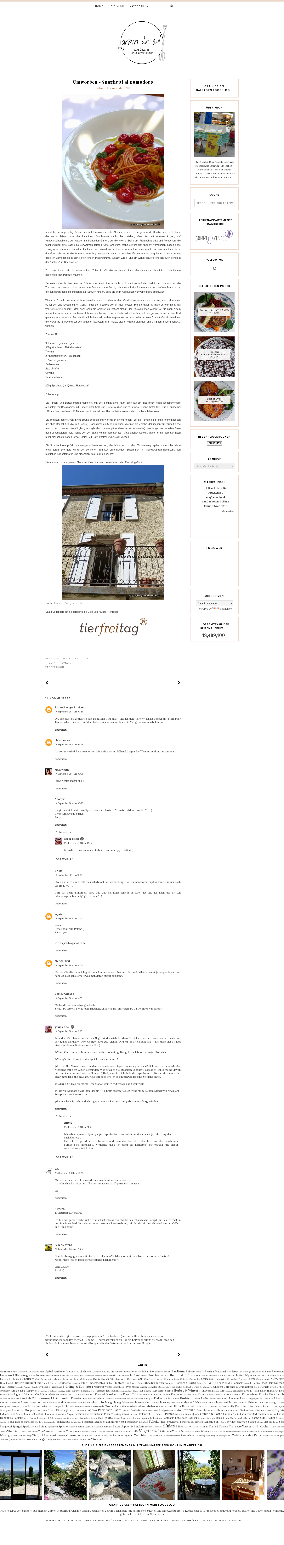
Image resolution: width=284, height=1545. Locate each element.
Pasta (61, 270)
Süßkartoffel (183, 1426)
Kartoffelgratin (145, 1394)
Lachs (204, 1398)
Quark (195, 1414)
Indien (262, 1390)
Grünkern (5, 1390)
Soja (281, 1421)
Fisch (264, 1383)
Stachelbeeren (76, 1426)
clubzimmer (62, 740)
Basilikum (52, 658)
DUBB (281, 1379)
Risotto (108, 1418)
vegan (43, 1439)
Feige (218, 1383)
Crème (251, 1379)
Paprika (91, 1410)
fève (2, 1439)
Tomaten (60, 1431)
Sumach (108, 1426)
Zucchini (140, 1435)
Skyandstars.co (230, 1520)
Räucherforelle (237, 1418)
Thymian (51, 662)
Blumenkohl (7, 1375)
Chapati (105, 1378)
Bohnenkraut (53, 1375)
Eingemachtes (96, 1383)
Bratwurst (78, 1375)
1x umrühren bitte (215, 506)
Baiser (137, 1372)
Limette (279, 1398)
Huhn (256, 1390)
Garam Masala (139, 1386)
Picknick (4, 1414)
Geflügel (187, 1387)
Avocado (128, 1371)
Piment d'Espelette (34, 1414)
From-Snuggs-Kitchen (69, 707)
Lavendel (268, 1398)
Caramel (78, 1379)
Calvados (57, 1378)
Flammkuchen (276, 1383)
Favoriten (209, 1383)
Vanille (134, 1431)
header (22, 1439)
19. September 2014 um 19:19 (68, 1031)
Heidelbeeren (165, 1390)
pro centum (32, 1439)
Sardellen (29, 1421)
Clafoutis (184, 1379)
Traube (101, 1431)
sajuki (58, 914)
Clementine (194, 1379)
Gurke (61, 1390)
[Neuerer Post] (46, 683)
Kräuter (100, 1398)
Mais (63, 1402)
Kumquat (148, 1398)
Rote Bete (181, 1418)
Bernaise (200, 1372)
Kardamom (114, 1394)
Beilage (190, 1371)
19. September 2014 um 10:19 (78, 843)
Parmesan (105, 1410)
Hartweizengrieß (124, 1391)
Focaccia (18, 1387)
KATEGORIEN (138, 6)
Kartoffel (129, 1394)
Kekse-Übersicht (215, 1394)
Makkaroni (72, 1402)
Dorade (53, 1383)
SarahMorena (63, 1245)
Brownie (203, 1375)
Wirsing (5, 1435)
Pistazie (98, 1414)
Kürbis (184, 1398)
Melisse (243, 1402)
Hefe (154, 1390)
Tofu (41, 1431)
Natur (177, 1406)
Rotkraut (202, 1418)
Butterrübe (18, 1379)
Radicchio (246, 1414)
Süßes (169, 1426)
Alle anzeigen (228, 511)
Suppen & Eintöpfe (133, 1426)
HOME (99, 6)
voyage (52, 1439)
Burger (257, 1375)
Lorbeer (41, 1402)
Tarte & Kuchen (218, 1426)
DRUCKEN (214, 443)
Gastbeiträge (164, 1387)
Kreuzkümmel (79, 1398)
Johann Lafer (31, 1394)
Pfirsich (259, 1410)
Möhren (152, 1406)
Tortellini (86, 1431)
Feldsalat (227, 1383)
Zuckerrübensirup (171, 1435)
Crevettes (232, 1378)
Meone (281, 1402)
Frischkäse (56, 1386)
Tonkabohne (73, 1431)
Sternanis (90, 1426)
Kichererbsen (250, 1394)
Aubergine (108, 1371)
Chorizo (158, 1378)
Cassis (96, 1378)
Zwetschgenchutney (205, 1435)
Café (37, 1379)
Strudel (99, 1426)
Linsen (25, 1402)
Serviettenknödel (237, 1421)
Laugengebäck (255, 1398)
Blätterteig (21, 1375)
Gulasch (53, 1391)
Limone (4, 1402)
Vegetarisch (54, 667)
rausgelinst (215, 492)
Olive (250, 1406)
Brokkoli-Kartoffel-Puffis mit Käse (214, 311)
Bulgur (248, 1375)
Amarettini (33, 1371)
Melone (252, 1402)
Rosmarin (168, 1418)
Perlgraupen (166, 1410)
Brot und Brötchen (184, 1375)
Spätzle (63, 1426)
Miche (24, 1406)
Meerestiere (208, 1402)
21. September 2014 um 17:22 (68, 1212)
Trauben (109, 1431)
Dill (39, 1383)
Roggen (117, 1418)
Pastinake (135, 1410)
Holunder (238, 1390)
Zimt (52, 1435)
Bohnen (40, 1375)
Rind (100, 1417)
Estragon (181, 1383)
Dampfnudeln (7, 1383)
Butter (280, 1375)
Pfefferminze (247, 1410)
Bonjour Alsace (64, 993)
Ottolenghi (62, 1410)
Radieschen (259, 1414)
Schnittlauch (131, 1421)
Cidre (176, 1379)
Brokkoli (135, 1375)
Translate (226, 608)
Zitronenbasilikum (87, 1435)
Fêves (127, 1386)
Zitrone (71, 1435)
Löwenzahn (53, 1402)
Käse (168, 1398)
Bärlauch (29, 1379)
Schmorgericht (115, 1421)
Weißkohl (249, 1431)
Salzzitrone (16, 1421)
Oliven (258, 1406)
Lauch (243, 1398)
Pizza (107, 1414)
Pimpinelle (71, 1414)
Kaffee (63, 1394)
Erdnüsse (170, 1383)
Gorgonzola (231, 1386)
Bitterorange (245, 1372)
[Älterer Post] (179, 683)
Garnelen (152, 1386)
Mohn (65, 1406)
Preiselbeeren (156, 1414)
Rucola (220, 1418)
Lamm (225, 1398)
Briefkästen (115, 1375)
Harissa (111, 1390)
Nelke (205, 1406)
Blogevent (278, 1371)
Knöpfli (11, 1398)
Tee (273, 1426)
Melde (234, 1402)
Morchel (88, 1406)
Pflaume (269, 1410)
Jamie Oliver (6, 1394)
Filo (258, 1383)
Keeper (187, 1394)
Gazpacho (176, 1386)
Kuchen (109, 1398)
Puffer (169, 1414)
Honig (248, 1390)
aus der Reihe (252, 1435)
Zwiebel (236, 1435)
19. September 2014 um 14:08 (69, 965)
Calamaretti (46, 1379)
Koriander (62, 1398)
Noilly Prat (234, 1406)
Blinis (268, 1371)
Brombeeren (155, 1375)
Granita (257, 1387)
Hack (68, 1390)
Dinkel (45, 1383)
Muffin (122, 1406)
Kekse (202, 1394)
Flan (2, 1386)
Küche (176, 1398)
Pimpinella (61, 1414)
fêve (6, 1439)
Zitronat (61, 1435)
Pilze (12, 1414)
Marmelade (142, 1402)
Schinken (99, 1421)
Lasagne (234, 1398)
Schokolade (157, 1421)
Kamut (81, 1394)
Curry (274, 1379)
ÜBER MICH (116, 6)
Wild (257, 1431)
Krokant (92, 1398)
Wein (229, 1431)
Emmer (133, 1383)
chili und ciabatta (215, 488)
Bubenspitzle (215, 1375)
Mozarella (98, 1406)
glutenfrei (13, 1439)
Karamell (100, 1394)
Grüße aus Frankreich (24, 1390)
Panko (83, 1410)
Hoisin (229, 1391)
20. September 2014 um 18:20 (69, 1173)
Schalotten (88, 1421)
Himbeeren (206, 1390)
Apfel (49, 1371)
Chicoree (132, 1378)
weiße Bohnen (79, 1439)
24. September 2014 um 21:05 (68, 1249)
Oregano (30, 1410)
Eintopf (119, 1383)
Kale (75, 1394)
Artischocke (84, 1371)
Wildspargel (278, 1431)
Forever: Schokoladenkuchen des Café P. (214, 354)
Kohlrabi (26, 1398)
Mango (109, 1402)
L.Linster (195, 1398)
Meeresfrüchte (192, 1402)
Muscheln (132, 1406)
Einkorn (110, 1383)
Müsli (170, 1406)
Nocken (222, 1406)
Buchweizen (228, 1375)
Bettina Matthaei (215, 1371)
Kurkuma (159, 1398)
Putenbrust (186, 1414)
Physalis (279, 1410)
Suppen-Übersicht (153, 1427)
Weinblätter (237, 1431)
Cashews (87, 1378)
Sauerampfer (50, 1422)
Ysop (29, 1435)
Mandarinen (84, 1402)
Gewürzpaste (206, 1387)
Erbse (147, 1383)
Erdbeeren (157, 1383)
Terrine (3, 1431)
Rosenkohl (146, 1417)
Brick (105, 1375)
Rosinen (157, 1417)
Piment (19, 1414)
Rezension (72, 1417)
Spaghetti (80, 658)
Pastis (144, 1410)
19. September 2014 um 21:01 (78, 1127)
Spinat (43, 1426)
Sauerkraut (63, 1421)
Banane (159, 1371)
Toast (23, 1431)
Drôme (62, 1383)
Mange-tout (62, 961)
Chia (112, 1379)
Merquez (16, 1406)
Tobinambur (31, 1431)
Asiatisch (96, 1372)
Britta (58, 870)
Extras (200, 1383)
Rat (11, 1418)
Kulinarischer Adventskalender (128, 1398)
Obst (244, 1406)
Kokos (36, 1398)
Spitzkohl (53, 1426)
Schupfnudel (187, 1421)
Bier (228, 1372)
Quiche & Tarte (211, 1414)
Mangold (119, 1402)
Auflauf (118, 1371)
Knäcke (3, 1398)
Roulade (211, 1417)
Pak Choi (74, 1410)
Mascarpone (167, 1402)
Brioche (125, 1375)
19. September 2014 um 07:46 (69, 711)
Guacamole (43, 1391)
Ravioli (18, 1418)
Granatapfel (245, 1386)
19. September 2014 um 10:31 (68, 875)
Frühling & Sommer (77, 1386)
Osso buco (42, 1410)
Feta (252, 1383)
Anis (42, 1371)
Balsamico (147, 1371)
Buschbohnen (269, 1375)
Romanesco (126, 1418)
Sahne (255, 1418)
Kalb (69, 1394)
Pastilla (125, 1410)
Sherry (260, 1422)
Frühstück (118, 1386)
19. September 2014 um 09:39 (69, 803)
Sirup (275, 1422)
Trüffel (117, 1431)
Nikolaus (213, 1406)
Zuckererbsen (154, 1435)
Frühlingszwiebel (102, 1386)
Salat (263, 1418)
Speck (26, 1426)
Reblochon (42, 1418)
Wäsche (22, 1435)
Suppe (116, 1426)
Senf (216, 1421)
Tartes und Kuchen (256, 1426)
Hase (135, 1391)
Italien (280, 1390)
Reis (50, 1418)
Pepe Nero (153, 1410)
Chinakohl (149, 1379)
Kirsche (263, 1394)
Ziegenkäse (40, 1435)
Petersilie (188, 1410)
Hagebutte (91, 1391)
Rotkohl (192, 1418)
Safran (247, 1417)
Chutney (168, 1378)
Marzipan (154, 1402)
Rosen (136, 1417)
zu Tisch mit (95, 1439)
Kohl (18, 1398)
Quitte (236, 1414)
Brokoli (144, 1375)
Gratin (265, 1386)
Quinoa (227, 1414)
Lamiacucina (215, 1398)
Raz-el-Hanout (29, 1418)
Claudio (120, 249)
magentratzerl (215, 497)
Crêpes (259, 1379)
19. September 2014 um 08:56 (69, 773)
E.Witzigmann (73, 1383)
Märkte (141, 1406)
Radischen (271, 1414)
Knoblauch (276, 1394)
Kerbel (227, 1394)
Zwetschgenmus (223, 1435)
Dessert (30, 1383)
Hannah (101, 1390)
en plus (280, 1435)
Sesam (252, 1421)
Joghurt (18, 1394)
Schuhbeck (173, 1421)
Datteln (19, 1383)
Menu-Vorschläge (267, 1402)
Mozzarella (111, 1406)
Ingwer (271, 1390)
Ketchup (236, 1394)
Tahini (204, 1426)
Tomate (65, 662)
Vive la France (180, 1431)
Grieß (273, 1386)
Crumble (243, 1379)
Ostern (51, 1410)
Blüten (32, 1375)
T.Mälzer (196, 1427)
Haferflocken (79, 1390)
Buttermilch (6, 1378)
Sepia (223, 1422)
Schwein (199, 1421)
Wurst (13, 1435)
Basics (167, 1371)
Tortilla (94, 1431)
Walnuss (206, 1431)
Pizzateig (116, 1414)
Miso (51, 1406)
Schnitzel (143, 1422)
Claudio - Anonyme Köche (68, 603)
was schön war (64, 1439)
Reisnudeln (60, 1417)
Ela (57, 1168)
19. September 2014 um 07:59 (69, 744)
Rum (227, 1417)
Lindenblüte (14, 1402)
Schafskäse (76, 1422)
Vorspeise (194, 1431)
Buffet (240, 1375)
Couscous (207, 1379)
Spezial (34, 1426)
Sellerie (208, 1421)
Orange (268, 1406)
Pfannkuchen (224, 1410)
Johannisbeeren (49, 1394)
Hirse (223, 1390)
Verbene (167, 1431)
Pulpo (177, 1414)
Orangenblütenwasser (12, 1410)
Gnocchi (218, 1386)
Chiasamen (120, 1378)
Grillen (280, 1386)
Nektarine (195, 1406)
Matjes (179, 1402)
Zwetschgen (188, 1435)
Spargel (17, 1426)
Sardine (39, 1422)
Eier (84, 1383)
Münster (163, 1406)
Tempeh (280, 1427)
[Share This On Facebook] (168, 658)
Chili (140, 1379)
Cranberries (219, 1378)
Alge (15, 1372)
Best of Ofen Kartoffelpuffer (214, 400)
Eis (127, 1383)
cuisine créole (269, 1435)
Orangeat (279, 1406)
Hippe (216, 1391)
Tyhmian (125, 1431)
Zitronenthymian (123, 1435)
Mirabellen (42, 1406)
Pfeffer (236, 1410)
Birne (234, 1371)
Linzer (33, 1402)
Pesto (177, 1410)
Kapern (90, 1394)
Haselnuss (145, 1390)
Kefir (194, 1394)
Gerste (195, 1386)
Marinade (129, 1402)
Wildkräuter (266, 1431)
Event (192, 1383)
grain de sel (71, 838)
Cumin (267, 1378)
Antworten (61, 729)
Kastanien (177, 1394)
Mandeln (97, 1402)
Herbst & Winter (186, 1390)
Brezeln (98, 1375)
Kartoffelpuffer (162, 1394)
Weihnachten (218, 1431)
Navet (185, 1406)
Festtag (245, 1383)
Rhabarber (84, 1417)
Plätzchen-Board (130, 1414)
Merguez (5, 1406)
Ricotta (94, 1418)
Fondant (27, 1387)
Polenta (143, 1414)
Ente (140, 1383)
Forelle (35, 1387)
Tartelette (235, 1426)
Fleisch (9, 1386)
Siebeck (268, 1421)
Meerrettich (223, 1402)
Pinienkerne (85, 1414)
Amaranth (22, 1372)
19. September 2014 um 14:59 (68, 998)
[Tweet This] (173, 658)
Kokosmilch (47, 1398)
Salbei (271, 1418)
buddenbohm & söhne (215, 501)
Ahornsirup (6, 1371)
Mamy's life (62, 769)
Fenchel (237, 1383)
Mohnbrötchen (77, 1406)
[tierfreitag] (113, 639)
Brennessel (88, 1375)
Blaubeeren (258, 1371)
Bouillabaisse (66, 1375)
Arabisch (71, 1371)
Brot (166, 1375)
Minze (32, 1406)
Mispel (58, 1406)
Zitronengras (105, 1435)
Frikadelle (44, 1386)
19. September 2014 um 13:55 (68, 918)
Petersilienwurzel (205, 1410)
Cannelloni (68, 1379)
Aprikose (59, 1371)
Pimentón (50, 1414)
